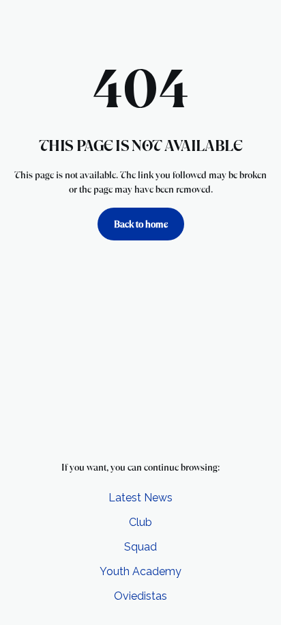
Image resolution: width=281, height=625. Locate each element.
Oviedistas (140, 595)
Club (140, 522)
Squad (140, 546)
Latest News (140, 497)
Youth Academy (140, 571)
